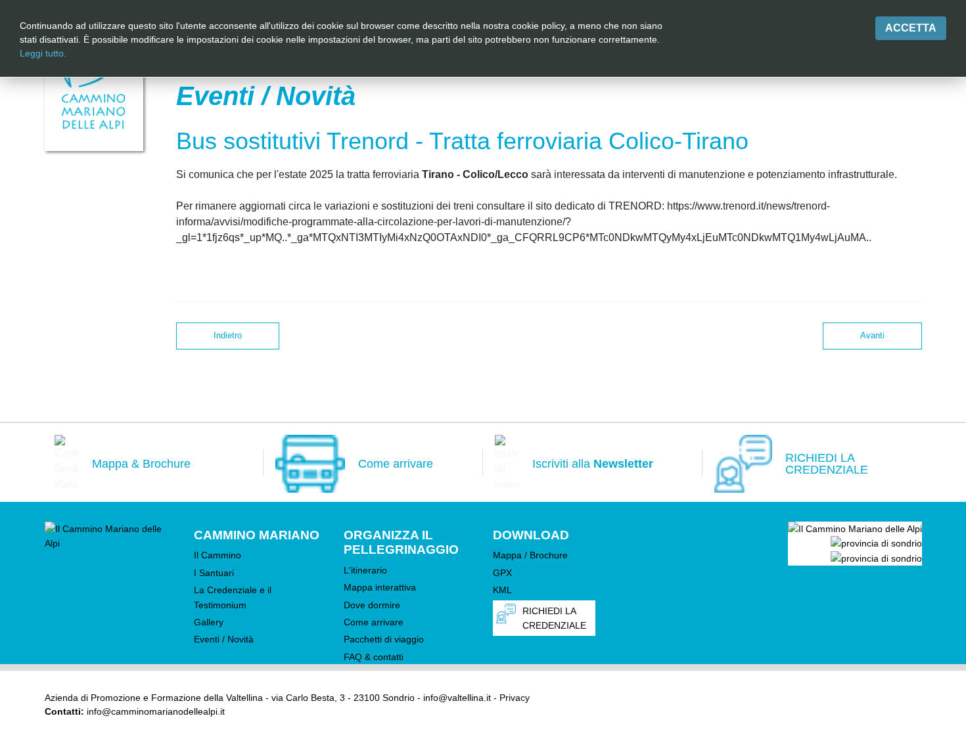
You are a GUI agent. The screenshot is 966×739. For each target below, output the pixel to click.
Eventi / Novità (224, 639)
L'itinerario (365, 570)
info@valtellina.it (457, 697)
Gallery (208, 622)
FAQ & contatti (373, 657)
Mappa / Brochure (530, 555)
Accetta (910, 28)
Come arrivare (373, 622)
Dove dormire (372, 605)
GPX (502, 573)
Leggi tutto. (43, 53)
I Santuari (214, 573)
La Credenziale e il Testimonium (232, 597)
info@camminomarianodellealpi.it (156, 711)
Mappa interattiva (380, 587)
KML (502, 590)
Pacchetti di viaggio (384, 639)
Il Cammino (217, 555)
